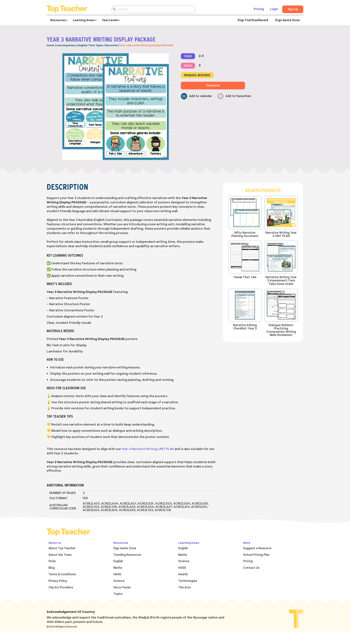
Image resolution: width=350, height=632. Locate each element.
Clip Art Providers (60, 587)
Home (50, 45)
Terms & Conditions (62, 574)
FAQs (52, 561)
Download (213, 86)
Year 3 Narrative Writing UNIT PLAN (148, 449)
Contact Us (251, 568)
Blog (51, 568)
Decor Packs (122, 587)
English (82, 45)
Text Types (96, 45)
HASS (117, 574)
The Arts (184, 587)
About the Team (60, 555)
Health (183, 574)
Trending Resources (127, 555)
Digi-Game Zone (287, 20)
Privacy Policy (57, 581)
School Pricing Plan (256, 555)
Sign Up (293, 9)
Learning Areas (66, 45)
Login (274, 9)
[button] (196, 96)
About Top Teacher (61, 548)
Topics (117, 594)
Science (119, 581)
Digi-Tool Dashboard (253, 20)
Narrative (111, 45)
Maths (117, 568)
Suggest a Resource (257, 548)
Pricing (259, 9)
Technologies (187, 581)
